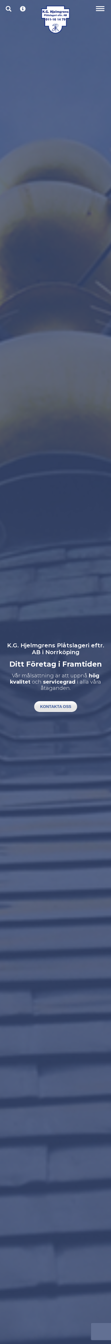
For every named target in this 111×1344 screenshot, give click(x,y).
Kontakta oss (55, 706)
